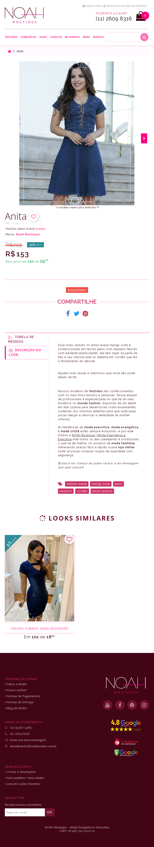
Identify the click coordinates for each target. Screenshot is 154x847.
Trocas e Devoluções (21, 772)
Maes (86, 36)
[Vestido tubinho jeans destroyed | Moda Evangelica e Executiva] (39, 578)
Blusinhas (72, 37)
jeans (118, 483)
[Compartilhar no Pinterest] (85, 314)
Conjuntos (28, 37)
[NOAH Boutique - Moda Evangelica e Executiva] (24, 15)
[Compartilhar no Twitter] (77, 314)
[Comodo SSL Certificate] (126, 741)
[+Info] (40, 229)
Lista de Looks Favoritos (23, 784)
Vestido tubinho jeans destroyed (39, 628)
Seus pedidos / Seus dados (25, 778)
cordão (82, 491)
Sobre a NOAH (16, 684)
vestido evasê (77, 483)
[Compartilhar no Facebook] (68, 314)
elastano (66, 491)
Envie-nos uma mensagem (28, 740)
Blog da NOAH (16, 708)
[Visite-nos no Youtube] (107, 705)
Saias (43, 37)
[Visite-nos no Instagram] (144, 705)
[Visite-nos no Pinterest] (132, 705)
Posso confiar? (16, 690)
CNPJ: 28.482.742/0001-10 (77, 831)
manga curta (101, 483)
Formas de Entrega (19, 702)
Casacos (56, 37)
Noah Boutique (28, 234)
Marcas (98, 37)
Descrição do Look (25, 352)
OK (50, 812)
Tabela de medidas (21, 339)
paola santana (102, 491)
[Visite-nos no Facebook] (120, 705)
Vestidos (11, 37)
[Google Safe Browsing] (126, 752)
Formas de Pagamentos (23, 696)
